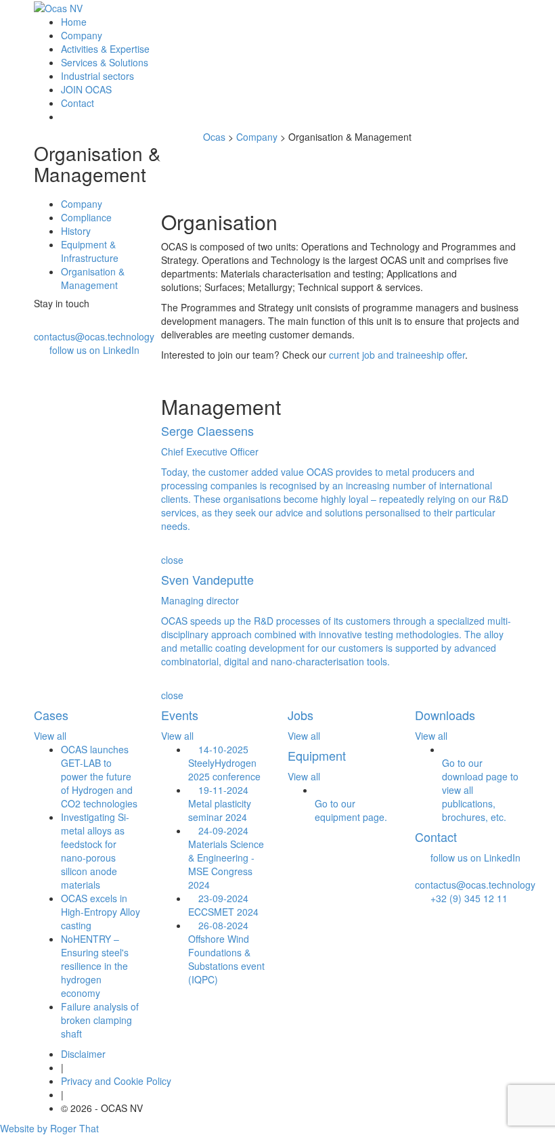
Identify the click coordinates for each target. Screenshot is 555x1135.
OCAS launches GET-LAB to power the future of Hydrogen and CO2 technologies (99, 776)
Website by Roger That (49, 1128)
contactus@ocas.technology (94, 336)
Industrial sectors (97, 76)
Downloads (445, 715)
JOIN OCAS (86, 89)
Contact (77, 103)
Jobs (300, 715)
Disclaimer (83, 1054)
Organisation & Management (93, 278)
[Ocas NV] (58, 7)
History (76, 231)
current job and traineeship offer (397, 354)
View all (50, 735)
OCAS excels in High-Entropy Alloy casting (100, 911)
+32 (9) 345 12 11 (465, 898)
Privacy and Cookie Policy (116, 1081)
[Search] (64, 116)
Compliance (86, 217)
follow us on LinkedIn (94, 350)
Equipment (317, 755)
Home (74, 21)
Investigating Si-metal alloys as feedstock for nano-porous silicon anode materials (95, 850)
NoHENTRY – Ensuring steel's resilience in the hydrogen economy (95, 966)
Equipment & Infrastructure (89, 251)
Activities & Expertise (105, 48)
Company (81, 35)
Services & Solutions (104, 62)
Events (179, 715)
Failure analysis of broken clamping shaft (100, 1020)
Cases (51, 715)
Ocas (214, 136)
